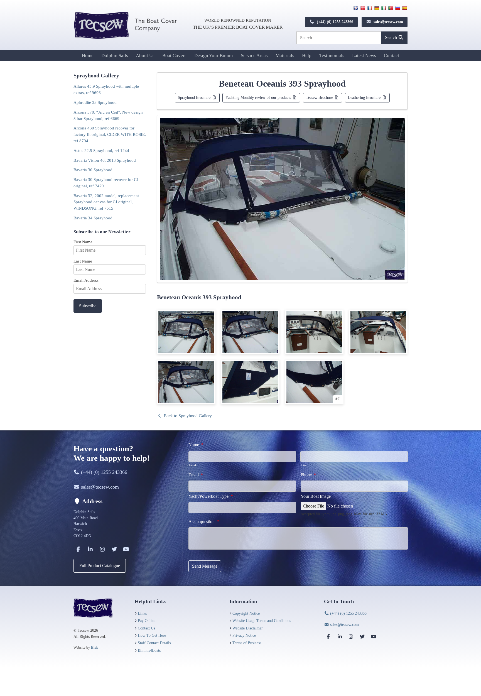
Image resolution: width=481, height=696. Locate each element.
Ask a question (203, 521)
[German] (376, 8)
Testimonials (331, 55)
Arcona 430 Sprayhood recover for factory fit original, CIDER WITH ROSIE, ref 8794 (109, 134)
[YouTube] (126, 549)
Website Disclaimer (247, 628)
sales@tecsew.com (387, 21)
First (192, 465)
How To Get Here (152, 635)
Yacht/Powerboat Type (210, 496)
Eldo (95, 647)
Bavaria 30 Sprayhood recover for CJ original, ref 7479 (105, 182)
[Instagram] (102, 549)
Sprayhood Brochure (195, 97)
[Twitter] (114, 549)
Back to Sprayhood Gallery (187, 415)
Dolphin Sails (114, 55)
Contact (391, 55)
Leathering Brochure (365, 97)
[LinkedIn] (90, 549)
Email (195, 474)
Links (142, 613)
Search (391, 37)
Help (306, 55)
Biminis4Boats (149, 650)
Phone (308, 474)
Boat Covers (174, 55)
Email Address (86, 280)
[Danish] (362, 8)
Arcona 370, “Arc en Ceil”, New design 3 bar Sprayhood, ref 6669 (108, 115)
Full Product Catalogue (99, 565)
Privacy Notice (244, 635)
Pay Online (146, 620)
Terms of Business (246, 643)
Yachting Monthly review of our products (258, 97)
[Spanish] (404, 8)
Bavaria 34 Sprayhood (92, 217)
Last (304, 465)
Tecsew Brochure (320, 97)
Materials (285, 55)
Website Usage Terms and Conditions (261, 620)
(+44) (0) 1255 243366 (334, 21)
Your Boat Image (316, 496)
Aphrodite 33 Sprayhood (95, 102)
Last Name (82, 261)
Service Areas (254, 55)
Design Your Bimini (213, 55)
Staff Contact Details (154, 643)
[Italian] (383, 8)
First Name (82, 241)
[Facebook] (78, 549)
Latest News (364, 55)
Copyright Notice (246, 613)
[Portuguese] (390, 8)
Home (88, 55)
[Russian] (397, 8)
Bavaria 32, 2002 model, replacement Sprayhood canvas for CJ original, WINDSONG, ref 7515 (106, 202)
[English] (355, 8)
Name (195, 444)
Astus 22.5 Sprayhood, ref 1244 (101, 150)
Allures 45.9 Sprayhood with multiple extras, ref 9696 (106, 89)
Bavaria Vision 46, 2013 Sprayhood (104, 160)
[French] (369, 8)
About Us (145, 55)
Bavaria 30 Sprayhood (92, 169)
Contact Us (146, 628)
